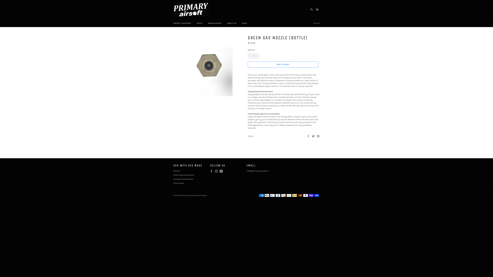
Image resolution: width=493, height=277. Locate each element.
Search (176, 171)
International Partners (183, 175)
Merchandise (215, 23)
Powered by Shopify (199, 195)
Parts (199, 23)
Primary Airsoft (185, 195)
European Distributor (183, 179)
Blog (244, 23)
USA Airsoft (178, 183)
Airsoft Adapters (182, 23)
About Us (231, 23)
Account (316, 23)
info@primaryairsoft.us (257, 171)
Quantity (251, 50)
